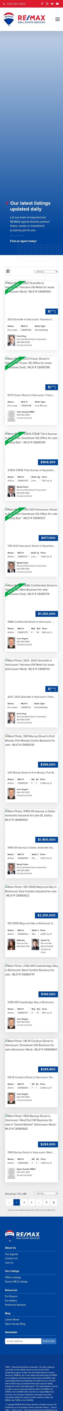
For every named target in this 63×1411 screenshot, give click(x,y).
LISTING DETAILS (31, 315)
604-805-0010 (23, 493)
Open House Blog (15, 1323)
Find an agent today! (23, 241)
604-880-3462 (23, 342)
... (39, 1202)
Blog (7, 1313)
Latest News (12, 1319)
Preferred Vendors (15, 1304)
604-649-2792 (23, 946)
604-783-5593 (23, 641)
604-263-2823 (16, 4)
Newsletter (11, 1332)
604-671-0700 (47, 946)
